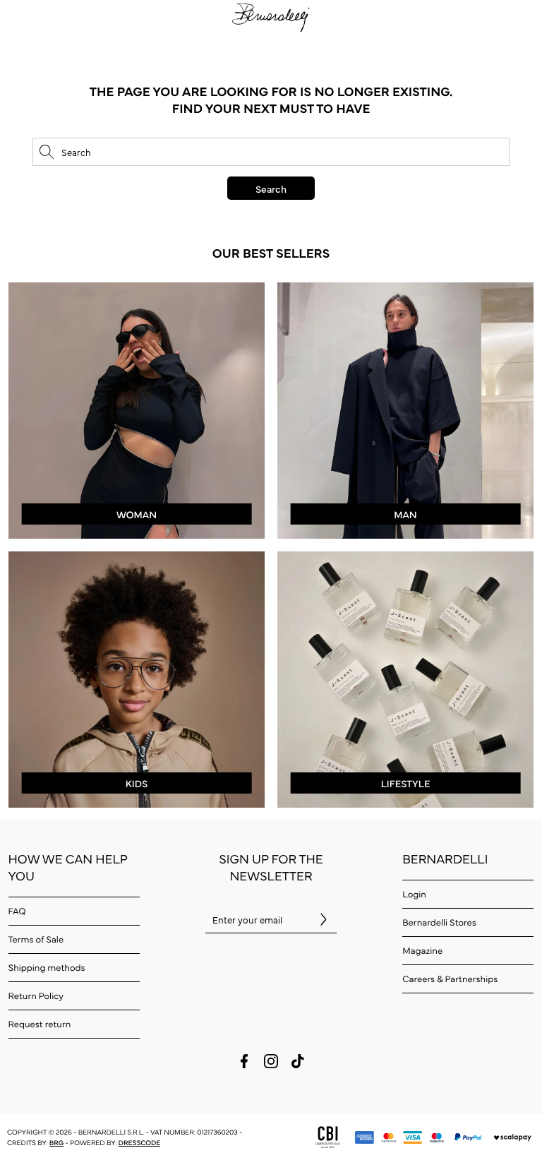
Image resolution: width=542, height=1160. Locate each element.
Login (414, 893)
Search (271, 188)
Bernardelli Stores (439, 922)
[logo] (271, 15)
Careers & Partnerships (450, 978)
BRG (56, 1142)
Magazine (422, 950)
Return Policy (36, 995)
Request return (39, 1023)
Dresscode (140, 1142)
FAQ (17, 910)
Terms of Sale (36, 939)
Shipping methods (46, 967)
